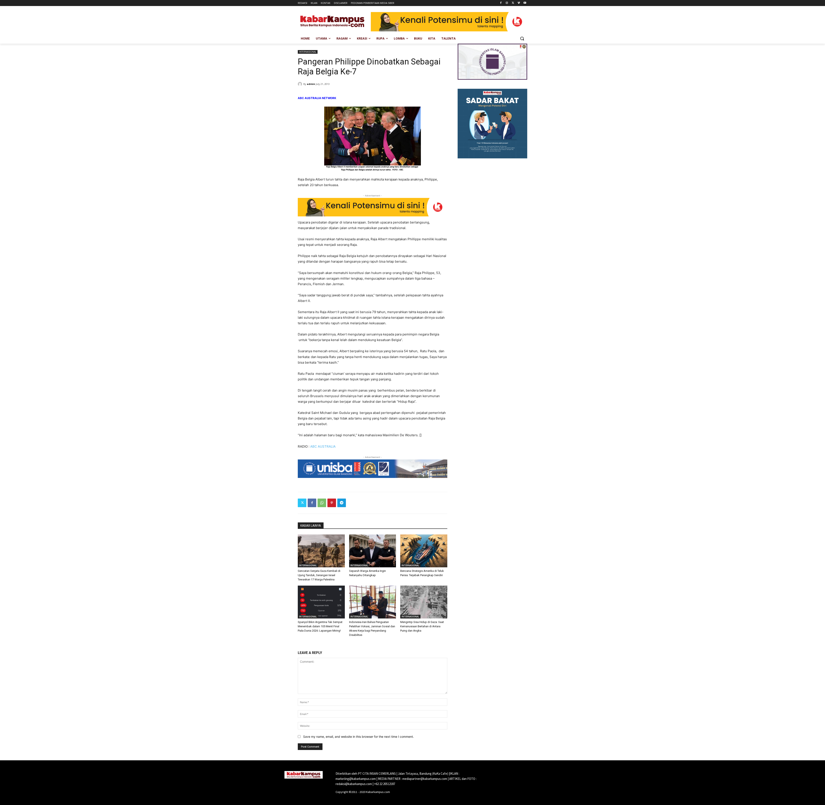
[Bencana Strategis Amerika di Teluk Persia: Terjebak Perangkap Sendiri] (423, 550)
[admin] (300, 84)
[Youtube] (524, 3)
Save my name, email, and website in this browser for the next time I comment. (358, 736)
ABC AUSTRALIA (323, 446)
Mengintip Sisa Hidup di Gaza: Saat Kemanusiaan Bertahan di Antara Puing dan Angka (422, 626)
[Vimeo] (518, 3)
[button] (522, 38)
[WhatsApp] (322, 503)
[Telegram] (341, 503)
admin (311, 84)
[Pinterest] (331, 503)
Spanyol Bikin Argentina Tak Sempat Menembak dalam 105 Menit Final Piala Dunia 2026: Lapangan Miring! (320, 626)
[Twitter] (512, 3)
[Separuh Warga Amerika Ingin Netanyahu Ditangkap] (372, 550)
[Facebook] (500, 3)
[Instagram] (506, 3)
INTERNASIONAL (307, 51)
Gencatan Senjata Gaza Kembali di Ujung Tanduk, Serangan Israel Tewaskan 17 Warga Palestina (319, 575)
